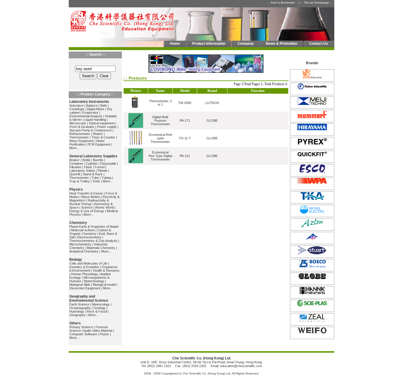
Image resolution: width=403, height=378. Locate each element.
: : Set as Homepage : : (317, 2)
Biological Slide (79, 284)
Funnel (99, 167)
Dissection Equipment (84, 288)
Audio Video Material (97, 330)
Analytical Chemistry (84, 251)
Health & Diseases (106, 270)
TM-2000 (184, 103)
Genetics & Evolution (84, 267)
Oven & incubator (81, 126)
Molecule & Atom (83, 230)
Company (245, 44)
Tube (95, 177)
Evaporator (90, 112)
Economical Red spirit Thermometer (160, 138)
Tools (96, 181)
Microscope (77, 123)
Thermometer (79, 137)
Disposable (108, 163)
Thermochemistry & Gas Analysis (93, 240)
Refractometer (79, 134)
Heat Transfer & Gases (86, 193)
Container (76, 163)
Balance (92, 105)
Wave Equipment (81, 141)
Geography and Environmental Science (88, 298)
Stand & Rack (93, 174)
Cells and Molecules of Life (88, 263)
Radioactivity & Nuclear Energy (89, 202)
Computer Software (83, 334)
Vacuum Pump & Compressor (90, 130)
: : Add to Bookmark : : (283, 2)
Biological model (104, 284)
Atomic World (104, 207)
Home (175, 44)
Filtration (75, 167)
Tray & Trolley (79, 181)
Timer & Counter (103, 137)
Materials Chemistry (101, 248)
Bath (103, 105)
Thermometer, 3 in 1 (160, 102)
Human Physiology (84, 274)
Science (87, 207)
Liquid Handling (95, 119)
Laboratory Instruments (89, 102)
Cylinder (92, 163)
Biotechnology (94, 281)
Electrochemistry (89, 237)
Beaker (74, 160)
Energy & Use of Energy (86, 211)
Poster (104, 334)
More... (74, 148)
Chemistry (78, 223)
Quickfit (74, 174)
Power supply (107, 126)
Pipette (102, 170)
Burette (98, 160)
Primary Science (81, 327)
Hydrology (76, 311)
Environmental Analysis (85, 116)
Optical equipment (101, 123)
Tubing (106, 177)
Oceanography (80, 308)
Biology (75, 259)
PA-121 (185, 156)
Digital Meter (95, 109)
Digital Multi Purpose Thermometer (160, 120)
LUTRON (212, 103)
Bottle (86, 160)
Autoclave (76, 105)
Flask (88, 167)
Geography (77, 315)
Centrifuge (76, 109)
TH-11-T (185, 138)
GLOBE (212, 120)
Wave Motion (90, 197)
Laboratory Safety (82, 170)
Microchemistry (80, 244)
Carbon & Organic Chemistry (90, 231)
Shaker (98, 134)
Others (75, 323)
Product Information (208, 44)
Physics (76, 189)
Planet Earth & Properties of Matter (94, 226)
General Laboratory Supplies (93, 156)
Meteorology (101, 304)
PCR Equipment (99, 144)
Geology (100, 308)
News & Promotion (281, 44)
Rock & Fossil (97, 311)
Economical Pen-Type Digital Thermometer (160, 156)
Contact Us (318, 44)
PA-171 (185, 120)
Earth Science (79, 304)
